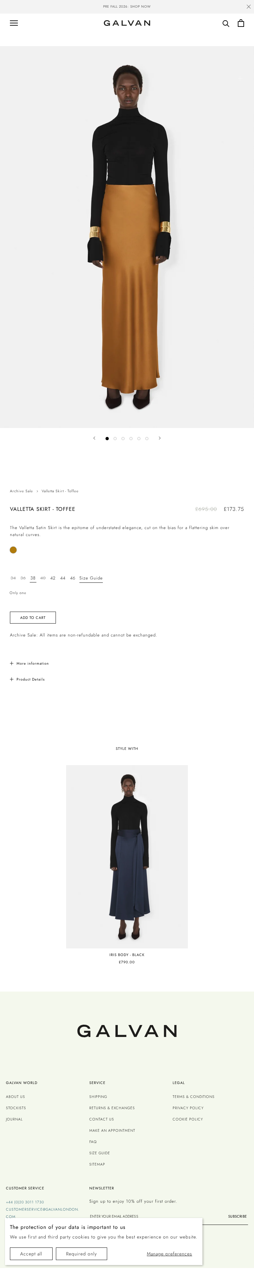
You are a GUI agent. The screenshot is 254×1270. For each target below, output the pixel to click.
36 (23, 578)
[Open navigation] (14, 23)
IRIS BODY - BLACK (127, 954)
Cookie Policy (188, 1119)
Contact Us (101, 1119)
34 (13, 578)
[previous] (19, 7)
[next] (235, 7)
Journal (14, 1119)
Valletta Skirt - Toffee (60, 491)
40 (43, 578)
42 (53, 578)
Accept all (31, 1253)
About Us (15, 1096)
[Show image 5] (139, 438)
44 (62, 578)
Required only (81, 1253)
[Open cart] (241, 23)
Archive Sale (21, 491)
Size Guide (91, 578)
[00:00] (127, 237)
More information (33, 663)
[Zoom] (240, 78)
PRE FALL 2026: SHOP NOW (127, 6)
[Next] (160, 438)
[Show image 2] (115, 438)
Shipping (98, 1096)
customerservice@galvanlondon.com (42, 1213)
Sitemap (97, 1164)
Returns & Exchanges (112, 1108)
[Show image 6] (146, 438)
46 (72, 578)
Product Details (31, 679)
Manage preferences (169, 1253)
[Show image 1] (107, 438)
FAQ (93, 1141)
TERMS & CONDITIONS (194, 1096)
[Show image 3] (123, 438)
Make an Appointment (112, 1130)
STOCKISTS (16, 1108)
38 (33, 578)
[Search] (226, 23)
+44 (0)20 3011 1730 (25, 1202)
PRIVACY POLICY (188, 1108)
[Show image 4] (131, 438)
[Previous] (94, 438)
